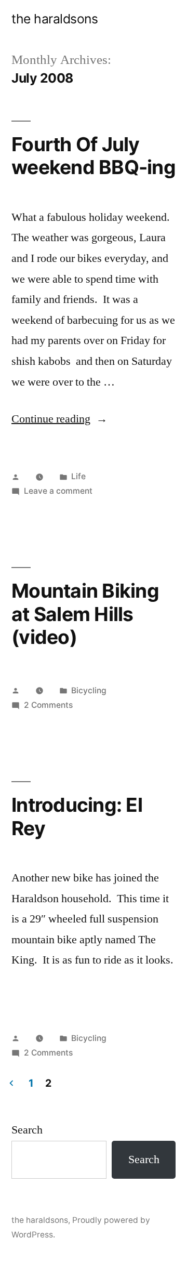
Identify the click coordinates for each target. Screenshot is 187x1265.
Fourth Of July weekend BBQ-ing (93, 156)
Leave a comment (58, 491)
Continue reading (59, 419)
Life (78, 476)
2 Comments (48, 705)
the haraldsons (54, 19)
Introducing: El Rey (76, 816)
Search (27, 1130)
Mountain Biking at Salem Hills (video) (85, 614)
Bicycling (88, 690)
